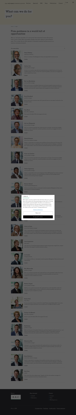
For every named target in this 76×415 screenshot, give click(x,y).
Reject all (38, 213)
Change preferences (38, 209)
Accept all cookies (38, 217)
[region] (38, 207)
